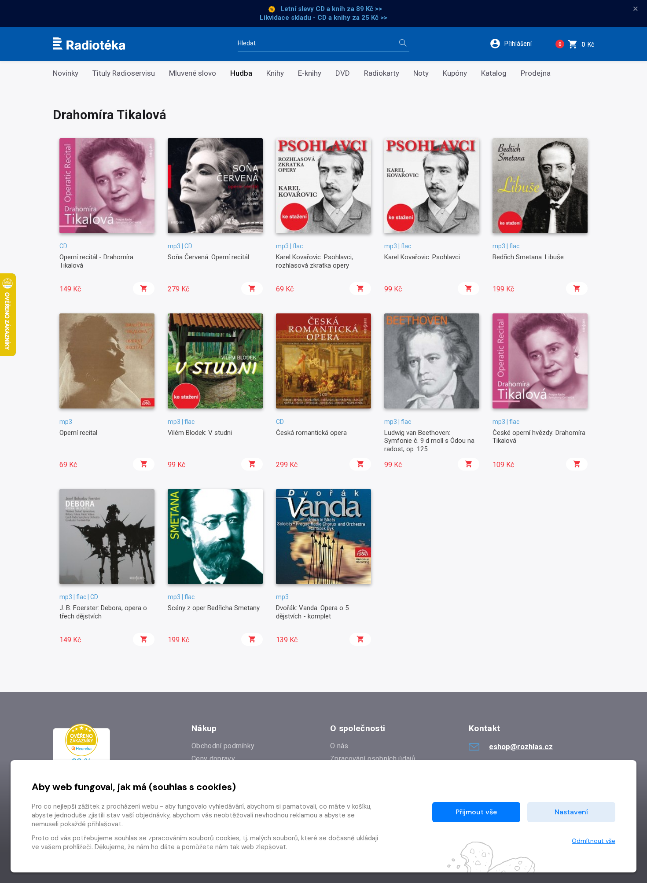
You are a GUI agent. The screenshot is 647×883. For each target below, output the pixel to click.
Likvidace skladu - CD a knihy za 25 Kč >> (323, 18)
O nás (339, 746)
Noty (421, 73)
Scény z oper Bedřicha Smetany (214, 608)
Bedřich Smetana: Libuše (528, 257)
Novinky (65, 73)
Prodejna (536, 73)
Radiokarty (381, 73)
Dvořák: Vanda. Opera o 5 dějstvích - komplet (312, 612)
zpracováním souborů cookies (193, 838)
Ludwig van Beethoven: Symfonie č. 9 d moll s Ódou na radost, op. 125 (429, 441)
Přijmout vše (476, 812)
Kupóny (455, 73)
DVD (342, 73)
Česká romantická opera (311, 433)
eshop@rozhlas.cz (521, 746)
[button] (516, 43)
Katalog (494, 73)
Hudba (241, 73)
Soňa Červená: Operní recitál (208, 257)
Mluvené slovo (192, 73)
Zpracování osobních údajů (372, 758)
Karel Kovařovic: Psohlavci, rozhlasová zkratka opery (314, 261)
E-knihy (309, 73)
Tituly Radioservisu (123, 73)
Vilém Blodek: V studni (200, 433)
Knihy (275, 73)
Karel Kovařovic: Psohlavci (422, 257)
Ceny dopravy (213, 758)
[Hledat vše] (402, 44)
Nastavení (571, 812)
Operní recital (78, 433)
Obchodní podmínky (222, 746)
